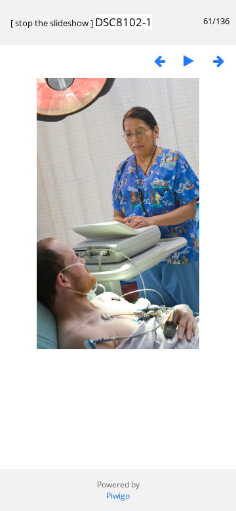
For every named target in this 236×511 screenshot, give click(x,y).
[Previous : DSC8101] (159, 60)
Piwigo (118, 495)
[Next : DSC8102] (218, 60)
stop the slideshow (51, 23)
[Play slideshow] (189, 60)
